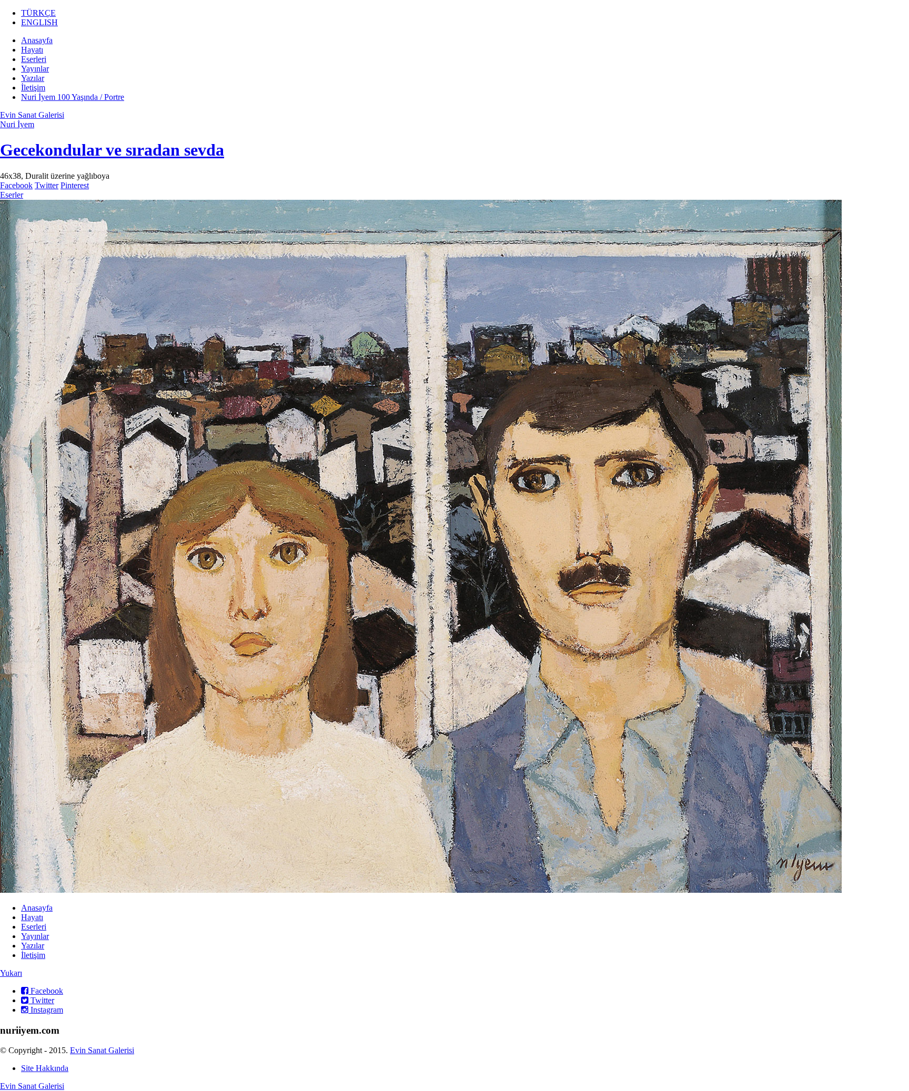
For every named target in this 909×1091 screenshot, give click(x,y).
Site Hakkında (44, 1068)
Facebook (16, 185)
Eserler (11, 194)
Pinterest (74, 185)
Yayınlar (35, 68)
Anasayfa (37, 40)
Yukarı (11, 972)
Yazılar (32, 78)
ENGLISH (39, 22)
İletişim (33, 87)
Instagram (45, 1009)
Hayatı (32, 49)
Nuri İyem (17, 124)
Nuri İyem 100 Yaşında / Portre (72, 97)
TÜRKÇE (38, 12)
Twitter (46, 185)
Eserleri (33, 59)
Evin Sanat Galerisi (32, 114)
